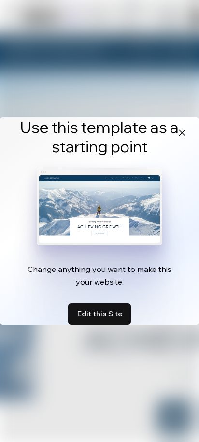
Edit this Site (99, 313)
